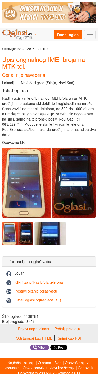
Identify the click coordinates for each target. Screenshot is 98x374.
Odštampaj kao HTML (34, 338)
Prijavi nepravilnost (33, 328)
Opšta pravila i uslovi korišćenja (49, 367)
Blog (58, 362)
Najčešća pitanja (21, 362)
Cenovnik (85, 367)
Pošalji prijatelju (67, 328)
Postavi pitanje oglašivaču (36, 291)
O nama (44, 362)
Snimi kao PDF (70, 338)
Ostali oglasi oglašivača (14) (38, 299)
